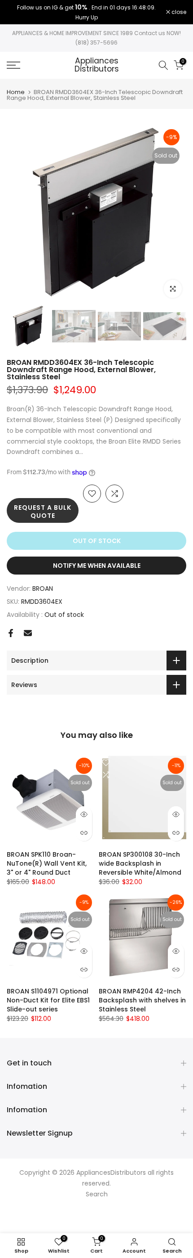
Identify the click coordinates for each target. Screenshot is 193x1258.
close (178, 12)
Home (16, 92)
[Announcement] (86, 12)
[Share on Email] (28, 633)
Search (97, 1194)
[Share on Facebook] (11, 633)
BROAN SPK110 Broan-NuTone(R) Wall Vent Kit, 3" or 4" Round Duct (47, 863)
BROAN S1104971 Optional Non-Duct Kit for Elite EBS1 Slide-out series (48, 1000)
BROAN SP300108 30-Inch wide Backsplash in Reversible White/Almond (140, 863)
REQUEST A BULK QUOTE (42, 511)
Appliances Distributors (97, 65)
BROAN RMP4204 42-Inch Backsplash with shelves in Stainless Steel (142, 1000)
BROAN (42, 588)
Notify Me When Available (96, 565)
